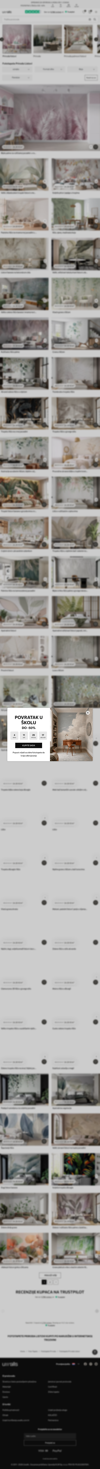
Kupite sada (28, 745)
